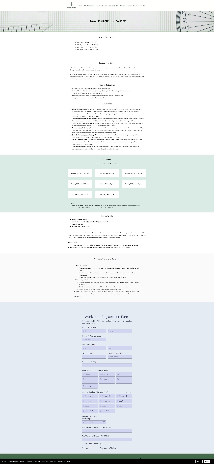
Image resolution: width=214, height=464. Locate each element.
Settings (199, 461)
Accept (207, 461)
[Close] (212, 461)
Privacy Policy (66, 461)
